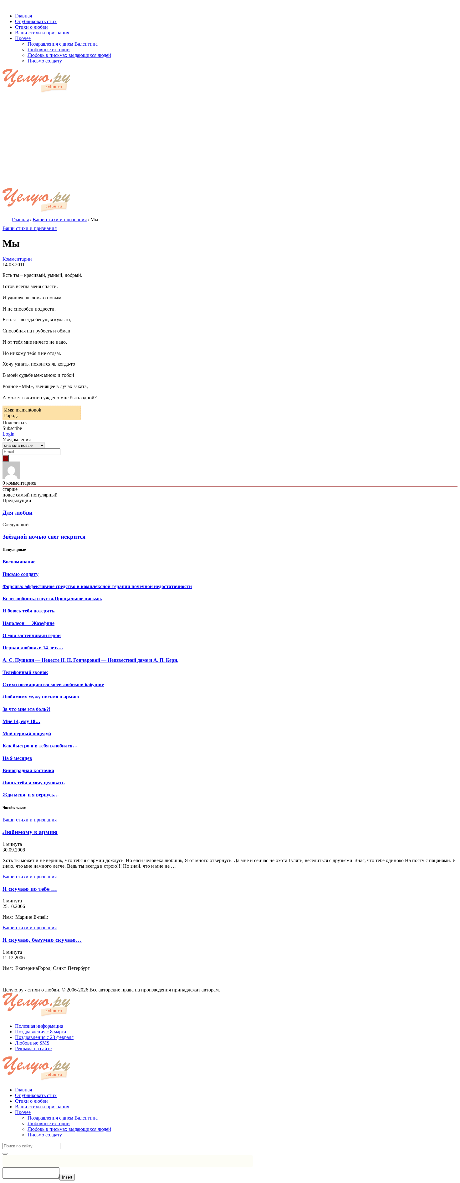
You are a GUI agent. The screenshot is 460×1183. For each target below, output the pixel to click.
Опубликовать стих (36, 1095)
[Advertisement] (230, 141)
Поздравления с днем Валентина (63, 1118)
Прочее (23, 1112)
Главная (23, 1089)
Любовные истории (49, 1123)
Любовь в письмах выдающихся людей (69, 1129)
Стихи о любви (31, 1101)
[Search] (5, 1154)
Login (8, 434)
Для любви (18, 512)
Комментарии (17, 259)
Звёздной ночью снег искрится (44, 536)
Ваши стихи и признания (30, 228)
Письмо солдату (45, 1134)
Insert (67, 1177)
